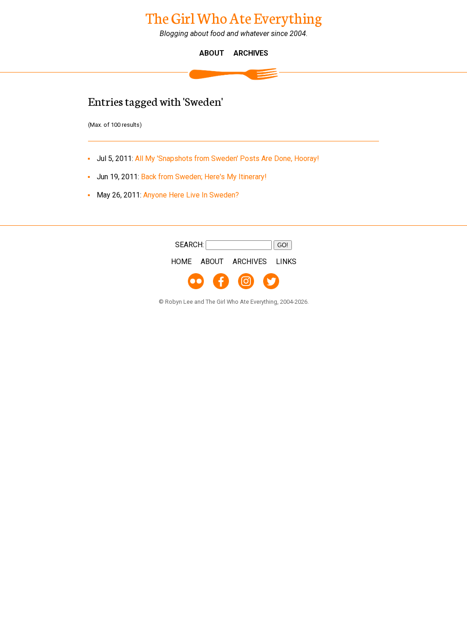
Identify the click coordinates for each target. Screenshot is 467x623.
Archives (251, 53)
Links (286, 261)
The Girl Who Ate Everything (233, 17)
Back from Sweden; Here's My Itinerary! (204, 176)
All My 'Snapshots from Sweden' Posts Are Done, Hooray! (227, 158)
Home (181, 261)
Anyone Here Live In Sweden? (191, 195)
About (211, 53)
